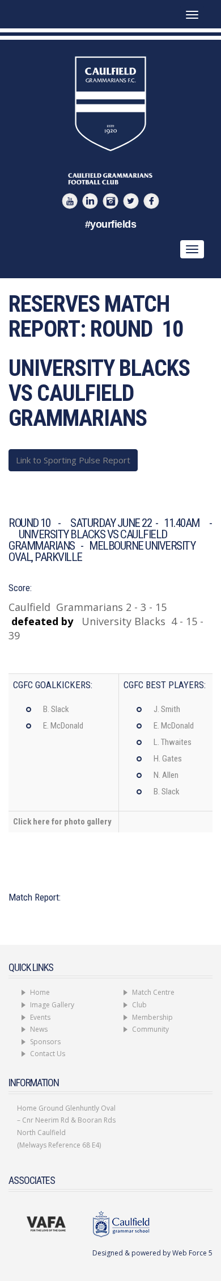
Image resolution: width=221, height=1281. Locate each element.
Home (40, 992)
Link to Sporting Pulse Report (73, 460)
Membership (152, 1017)
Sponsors (45, 1041)
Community (150, 1029)
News (39, 1029)
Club (139, 1005)
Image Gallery (52, 1005)
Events (40, 1017)
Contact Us (47, 1053)
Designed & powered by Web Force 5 (152, 1253)
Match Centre (153, 992)
